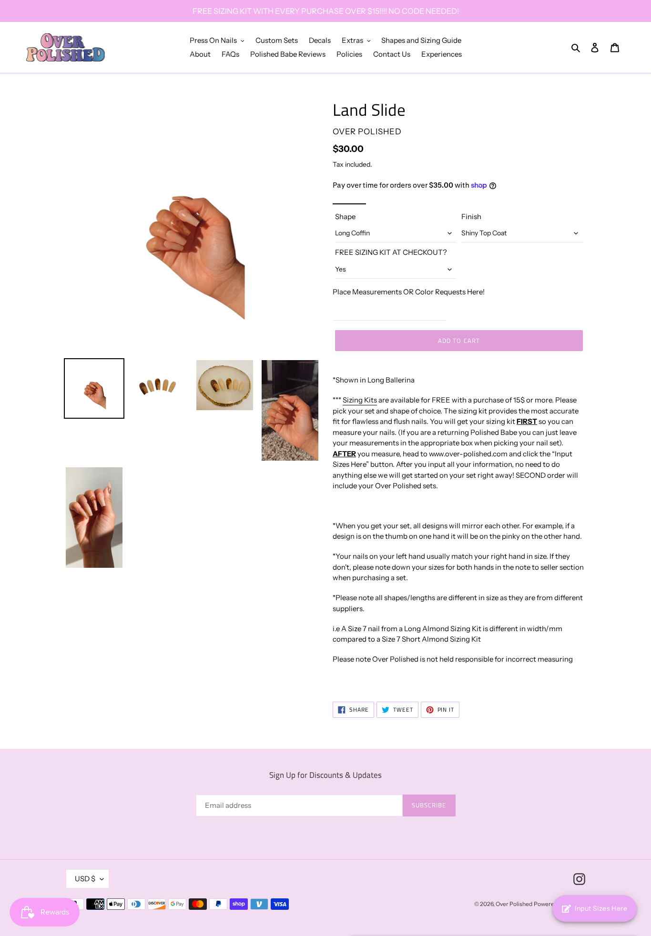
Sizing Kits (360, 399)
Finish (471, 216)
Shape (345, 216)
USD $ (85, 878)
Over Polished (514, 903)
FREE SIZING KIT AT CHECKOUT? (391, 252)
